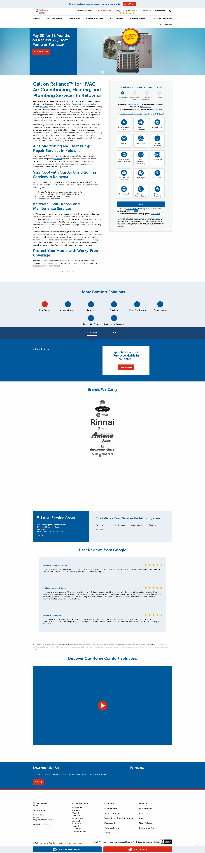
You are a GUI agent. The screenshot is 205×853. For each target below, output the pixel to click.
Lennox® (76, 829)
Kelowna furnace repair (85, 135)
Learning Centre (146, 828)
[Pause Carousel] (102, 72)
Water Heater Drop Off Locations (119, 818)
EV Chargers (141, 178)
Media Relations (146, 823)
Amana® (76, 821)
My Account (160, 11)
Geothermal (124, 194)
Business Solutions (84, 11)
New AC (124, 143)
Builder (36, 817)
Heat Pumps (140, 143)
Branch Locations (112, 813)
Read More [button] (66, 272)
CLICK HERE (157, 109)
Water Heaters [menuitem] (116, 18)
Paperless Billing (111, 828)
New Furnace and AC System (124, 160)
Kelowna (168, 25)
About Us (143, 803)
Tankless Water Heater (140, 195)
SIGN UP (38, 782)
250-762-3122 (145, 107)
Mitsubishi (76, 823)
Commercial (38, 815)
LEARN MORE (126, 367)
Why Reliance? (145, 808)
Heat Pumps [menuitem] (74, 18)
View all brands (79, 831)
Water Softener (157, 144)
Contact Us (146, 11)
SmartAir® (77, 808)
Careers (142, 818)
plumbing (44, 107)
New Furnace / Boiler (124, 128)
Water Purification (140, 128)
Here (123, 226)
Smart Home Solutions (124, 179)
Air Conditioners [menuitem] (54, 18)
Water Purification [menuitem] (94, 18)
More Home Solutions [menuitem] (162, 18)
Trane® (75, 813)
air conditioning (85, 104)
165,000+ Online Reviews (126, 11)
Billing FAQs (109, 833)
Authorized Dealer (41, 824)
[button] (170, 11)
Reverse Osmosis (157, 195)
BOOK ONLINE (134, 104)
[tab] (44, 305)
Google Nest (78, 818)
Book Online (129, 4)
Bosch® (75, 826)
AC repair (58, 159)
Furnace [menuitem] (36, 18)
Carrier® (76, 810)
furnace (75, 104)
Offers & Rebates (104, 11)
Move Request (110, 808)
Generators (157, 159)
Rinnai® (76, 816)
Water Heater (157, 127)
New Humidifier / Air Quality (140, 161)
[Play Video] (102, 705)
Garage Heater (157, 178)
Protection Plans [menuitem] (137, 18)
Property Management (43, 820)
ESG (141, 813)
